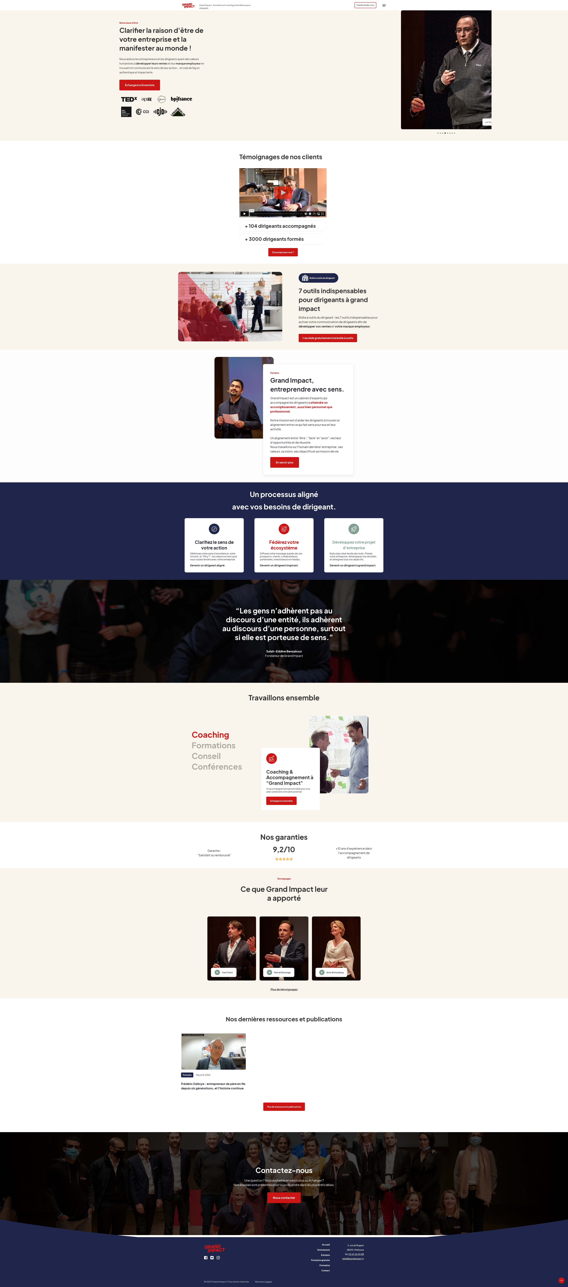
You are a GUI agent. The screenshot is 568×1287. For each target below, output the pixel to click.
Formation (325, 1265)
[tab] (217, 734)
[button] (384, 5)
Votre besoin (323, 1249)
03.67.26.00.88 (356, 1254)
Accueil (326, 1244)
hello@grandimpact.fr (353, 1258)
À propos (325, 1255)
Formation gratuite (320, 1260)
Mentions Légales (263, 1281)
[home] (188, 5)
